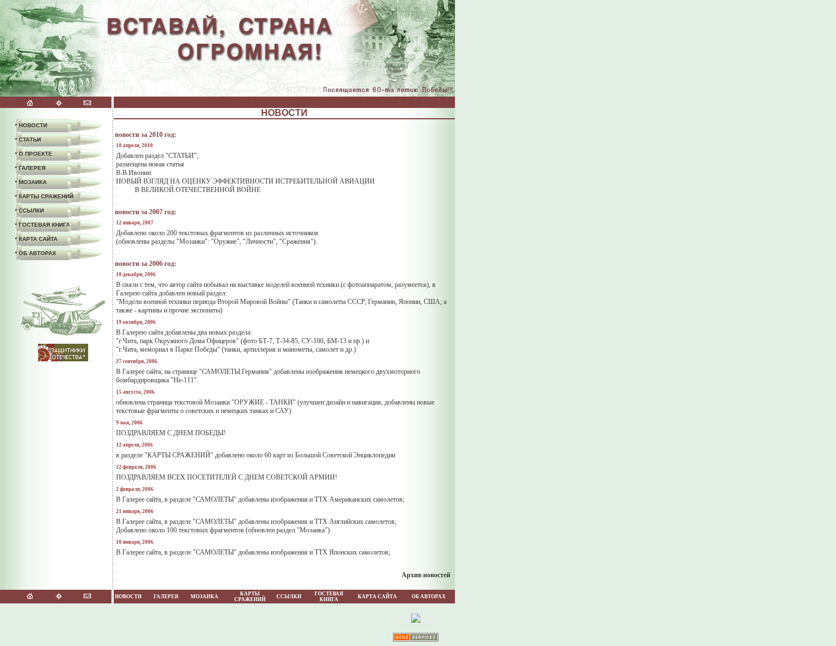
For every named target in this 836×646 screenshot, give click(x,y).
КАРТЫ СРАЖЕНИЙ (178, 455)
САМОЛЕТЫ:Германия (235, 372)
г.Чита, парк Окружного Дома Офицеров (177, 341)
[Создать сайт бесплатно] (415, 639)
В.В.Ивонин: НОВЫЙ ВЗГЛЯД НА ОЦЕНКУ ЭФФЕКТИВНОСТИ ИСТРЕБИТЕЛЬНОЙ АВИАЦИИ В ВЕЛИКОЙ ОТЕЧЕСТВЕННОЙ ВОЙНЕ (245, 181)
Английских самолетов (362, 522)
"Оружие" (225, 241)
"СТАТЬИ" (181, 156)
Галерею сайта (136, 293)
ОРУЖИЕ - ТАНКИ (263, 402)
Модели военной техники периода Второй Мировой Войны (203, 302)
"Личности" (259, 241)
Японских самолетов (358, 552)
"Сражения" (296, 241)
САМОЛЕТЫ (215, 499)
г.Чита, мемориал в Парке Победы (168, 349)
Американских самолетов (366, 499)
